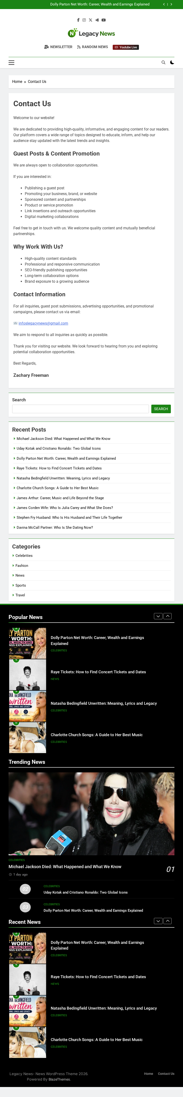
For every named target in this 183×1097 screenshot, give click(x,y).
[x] (90, 20)
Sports (20, 585)
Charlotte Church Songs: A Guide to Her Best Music (58, 488)
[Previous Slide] (164, 4)
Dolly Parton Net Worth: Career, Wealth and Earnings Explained (66, 458)
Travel (20, 595)
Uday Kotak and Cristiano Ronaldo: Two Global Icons (59, 448)
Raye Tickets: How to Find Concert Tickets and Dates (106, 4)
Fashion (21, 566)
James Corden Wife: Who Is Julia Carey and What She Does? (65, 508)
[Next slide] (171, 4)
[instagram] (84, 20)
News (20, 575)
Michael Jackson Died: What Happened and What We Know (63, 439)
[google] (97, 20)
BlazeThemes (59, 1079)
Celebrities (24, 556)
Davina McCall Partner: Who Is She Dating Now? (55, 527)
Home (148, 1074)
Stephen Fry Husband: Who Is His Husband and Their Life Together (69, 517)
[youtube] (103, 20)
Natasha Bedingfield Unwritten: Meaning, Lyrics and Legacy (63, 478)
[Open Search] (163, 62)
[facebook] (78, 20)
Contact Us (166, 1074)
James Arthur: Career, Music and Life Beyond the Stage (60, 498)
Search (19, 399)
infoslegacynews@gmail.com (43, 323)
